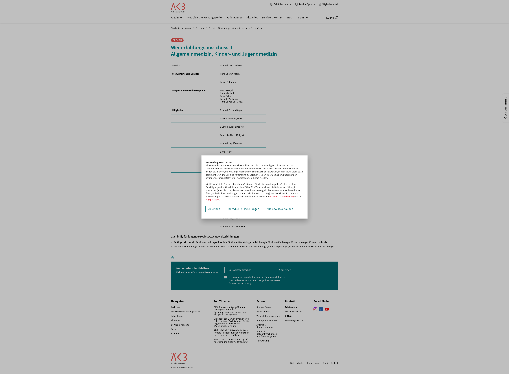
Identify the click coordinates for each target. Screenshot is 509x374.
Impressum (213, 199)
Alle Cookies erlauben (280, 209)
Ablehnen (214, 209)
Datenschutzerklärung (283, 196)
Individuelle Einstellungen (243, 209)
